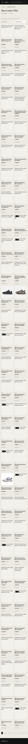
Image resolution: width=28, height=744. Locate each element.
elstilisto (6, 2)
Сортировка (4, 21)
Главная (3, 7)
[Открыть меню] (2, 2)
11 (23, 733)
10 (21, 733)
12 (25, 733)
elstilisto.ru (4, 741)
